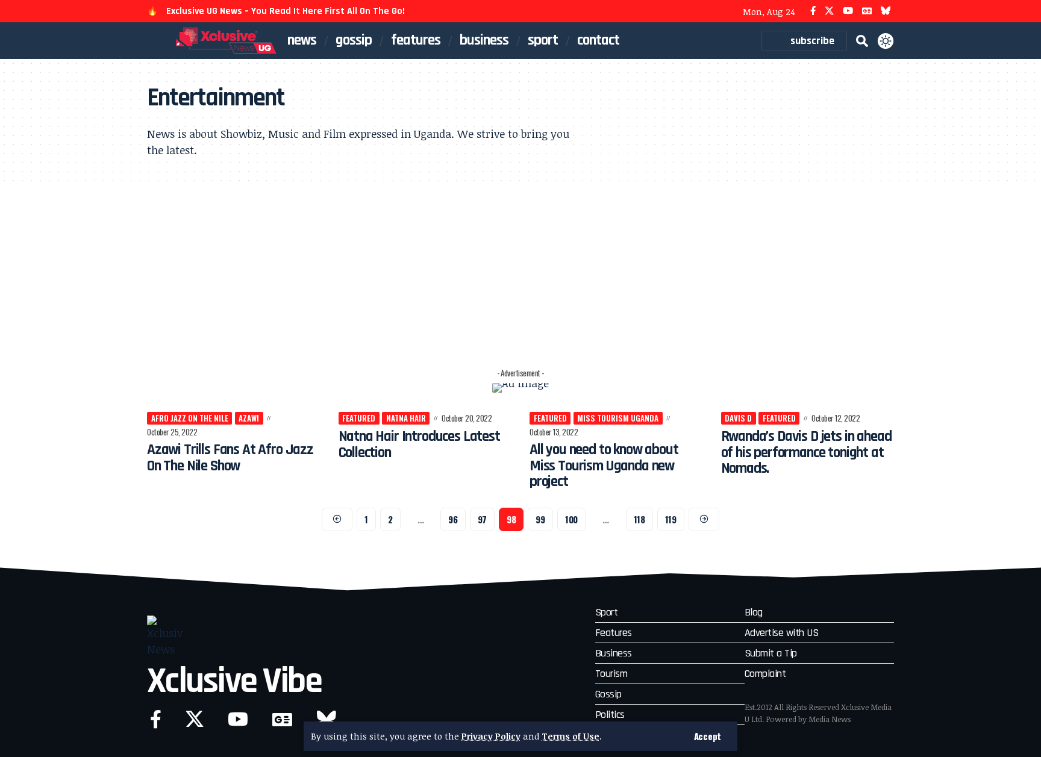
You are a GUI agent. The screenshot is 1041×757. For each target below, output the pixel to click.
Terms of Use (570, 736)
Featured (358, 418)
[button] (707, 736)
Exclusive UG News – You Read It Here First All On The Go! (285, 11)
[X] (829, 11)
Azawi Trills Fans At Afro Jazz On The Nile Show (230, 457)
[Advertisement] (520, 272)
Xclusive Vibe (234, 681)
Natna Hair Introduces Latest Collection (419, 444)
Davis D (738, 418)
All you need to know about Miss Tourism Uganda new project (604, 465)
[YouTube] (848, 11)
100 (571, 519)
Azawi (249, 418)
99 (540, 519)
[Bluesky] (886, 11)
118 (639, 519)
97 (482, 519)
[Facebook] (813, 11)
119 (671, 519)
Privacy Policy (490, 736)
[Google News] (867, 11)
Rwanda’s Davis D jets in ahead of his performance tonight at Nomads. (806, 452)
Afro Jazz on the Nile (189, 418)
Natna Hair (406, 418)
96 (452, 519)
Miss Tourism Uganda (617, 418)
